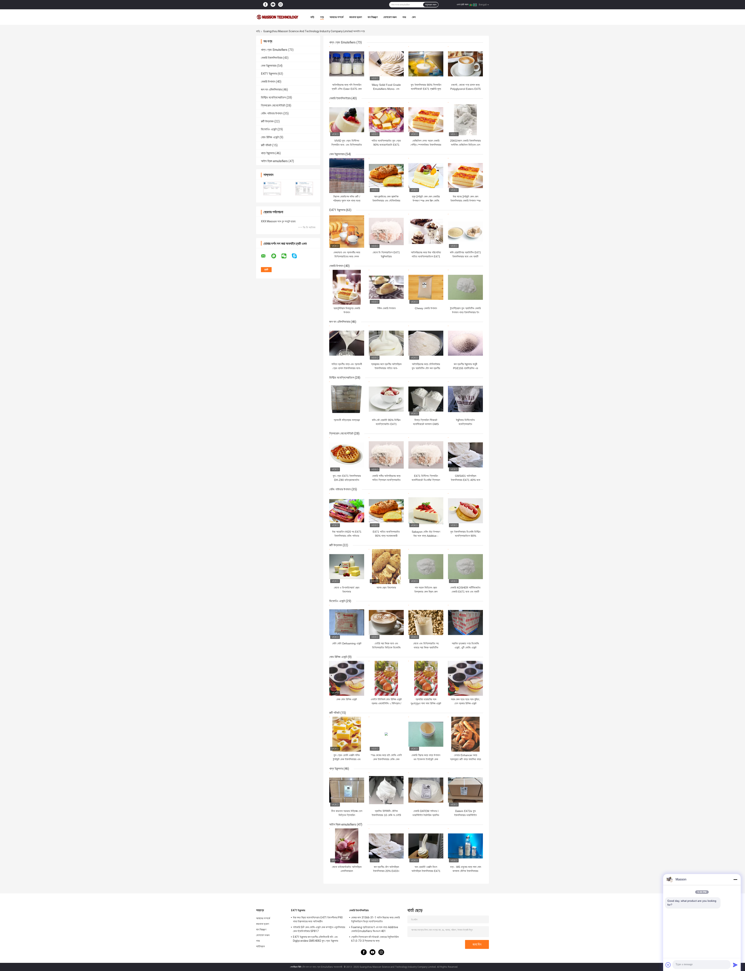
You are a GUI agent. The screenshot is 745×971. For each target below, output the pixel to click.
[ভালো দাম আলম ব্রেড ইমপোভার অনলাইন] (386, 566)
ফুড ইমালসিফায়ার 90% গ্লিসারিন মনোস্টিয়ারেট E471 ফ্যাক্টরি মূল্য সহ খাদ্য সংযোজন (426, 88)
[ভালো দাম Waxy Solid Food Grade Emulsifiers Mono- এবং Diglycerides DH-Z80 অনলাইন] (386, 63)
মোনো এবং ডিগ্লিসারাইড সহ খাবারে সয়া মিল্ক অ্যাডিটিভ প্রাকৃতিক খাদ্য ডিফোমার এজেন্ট (426, 647)
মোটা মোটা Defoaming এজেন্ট (346, 643)
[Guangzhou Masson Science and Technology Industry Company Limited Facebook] (265, 4)
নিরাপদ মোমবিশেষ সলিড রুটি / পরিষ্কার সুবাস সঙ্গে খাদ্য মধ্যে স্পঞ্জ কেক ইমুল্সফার (346, 200)
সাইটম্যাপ (260, 946)
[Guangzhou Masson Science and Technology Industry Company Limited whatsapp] (276, 256)
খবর (404, 17)
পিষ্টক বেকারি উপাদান (386, 308)
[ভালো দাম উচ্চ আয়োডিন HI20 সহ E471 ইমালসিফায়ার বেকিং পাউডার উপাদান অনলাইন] (346, 510)
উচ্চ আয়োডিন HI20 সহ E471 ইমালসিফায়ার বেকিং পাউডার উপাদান (346, 535)
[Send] (735, 965)
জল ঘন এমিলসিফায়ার (271, 89)
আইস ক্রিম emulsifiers (274, 161)
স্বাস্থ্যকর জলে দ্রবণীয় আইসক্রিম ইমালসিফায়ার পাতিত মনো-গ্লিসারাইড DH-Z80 (386, 368)
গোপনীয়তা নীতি (295, 967)
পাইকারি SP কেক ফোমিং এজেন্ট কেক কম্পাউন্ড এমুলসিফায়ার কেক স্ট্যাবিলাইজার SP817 (319, 929)
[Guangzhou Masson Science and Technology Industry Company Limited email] (266, 256)
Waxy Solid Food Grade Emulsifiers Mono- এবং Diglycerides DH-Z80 (386, 88)
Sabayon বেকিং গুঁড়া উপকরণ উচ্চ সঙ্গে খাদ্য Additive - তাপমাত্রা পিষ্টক (426, 535)
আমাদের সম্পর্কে (336, 17)
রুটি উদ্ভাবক (267, 121)
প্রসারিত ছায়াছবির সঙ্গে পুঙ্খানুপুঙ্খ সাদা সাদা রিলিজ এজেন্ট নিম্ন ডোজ (426, 703)
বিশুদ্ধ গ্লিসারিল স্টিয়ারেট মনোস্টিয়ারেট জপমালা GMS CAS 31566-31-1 (426, 424)
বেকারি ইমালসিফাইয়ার (271, 58)
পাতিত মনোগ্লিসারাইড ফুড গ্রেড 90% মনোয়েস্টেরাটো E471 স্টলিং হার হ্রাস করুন (386, 144)
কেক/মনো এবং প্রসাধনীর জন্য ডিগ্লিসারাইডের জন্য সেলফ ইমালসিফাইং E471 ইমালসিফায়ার (347, 256)
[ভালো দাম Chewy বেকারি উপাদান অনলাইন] (425, 287)
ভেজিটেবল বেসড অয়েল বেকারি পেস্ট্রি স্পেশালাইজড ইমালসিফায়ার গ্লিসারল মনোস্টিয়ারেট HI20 (426, 144)
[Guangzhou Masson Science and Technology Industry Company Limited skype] (297, 256)
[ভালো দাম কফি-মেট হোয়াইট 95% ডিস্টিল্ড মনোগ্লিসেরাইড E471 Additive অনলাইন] (386, 399)
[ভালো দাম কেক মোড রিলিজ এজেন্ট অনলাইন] (346, 678)
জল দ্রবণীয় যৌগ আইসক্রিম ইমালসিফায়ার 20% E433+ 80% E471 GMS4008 (386, 871)
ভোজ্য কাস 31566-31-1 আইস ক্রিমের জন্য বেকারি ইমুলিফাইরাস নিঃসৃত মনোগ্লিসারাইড (375, 919)
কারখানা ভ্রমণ (355, 17)
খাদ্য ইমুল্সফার (268, 153)
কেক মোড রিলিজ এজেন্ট (346, 699)
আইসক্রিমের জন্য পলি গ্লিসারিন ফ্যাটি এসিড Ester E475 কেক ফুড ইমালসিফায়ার (347, 88)
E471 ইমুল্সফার (269, 73)
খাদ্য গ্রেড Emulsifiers (274, 50)
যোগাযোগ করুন (390, 17)
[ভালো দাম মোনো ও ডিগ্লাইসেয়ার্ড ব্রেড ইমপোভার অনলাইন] (346, 566)
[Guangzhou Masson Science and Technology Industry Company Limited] (277, 17)
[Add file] (668, 965)
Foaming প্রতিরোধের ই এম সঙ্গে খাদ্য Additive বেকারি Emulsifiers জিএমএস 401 (374, 929)
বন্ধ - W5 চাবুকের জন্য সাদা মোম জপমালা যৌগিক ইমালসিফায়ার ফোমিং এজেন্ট (465, 871)
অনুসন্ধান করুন (430, 4)
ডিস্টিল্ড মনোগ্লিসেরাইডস (273, 97)
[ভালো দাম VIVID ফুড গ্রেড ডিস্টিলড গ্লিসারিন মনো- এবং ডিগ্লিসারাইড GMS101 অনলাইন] (346, 119)
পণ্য (322, 17)
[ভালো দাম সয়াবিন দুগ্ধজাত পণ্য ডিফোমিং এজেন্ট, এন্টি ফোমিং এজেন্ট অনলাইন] (465, 622)
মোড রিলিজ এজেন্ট (270, 137)
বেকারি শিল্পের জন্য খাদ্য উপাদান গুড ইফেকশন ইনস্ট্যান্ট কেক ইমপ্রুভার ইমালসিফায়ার (425, 759)
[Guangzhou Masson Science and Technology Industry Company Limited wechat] (286, 256)
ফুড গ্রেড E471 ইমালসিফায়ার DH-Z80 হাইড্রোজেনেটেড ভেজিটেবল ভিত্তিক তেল (347, 480)
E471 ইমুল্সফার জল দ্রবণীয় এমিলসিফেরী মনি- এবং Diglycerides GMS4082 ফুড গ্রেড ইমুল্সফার (315, 938)
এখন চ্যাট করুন (462, 4)
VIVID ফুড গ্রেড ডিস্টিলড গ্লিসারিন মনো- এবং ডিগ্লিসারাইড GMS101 (346, 144)
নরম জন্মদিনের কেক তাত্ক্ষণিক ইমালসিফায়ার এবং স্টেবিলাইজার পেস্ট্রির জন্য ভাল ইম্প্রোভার (386, 200)
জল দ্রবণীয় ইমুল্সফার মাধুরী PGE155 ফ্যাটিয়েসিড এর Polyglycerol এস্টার (465, 368)
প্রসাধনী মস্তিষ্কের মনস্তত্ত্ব (347, 419)
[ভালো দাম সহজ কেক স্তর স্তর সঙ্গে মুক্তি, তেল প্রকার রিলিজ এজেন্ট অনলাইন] (465, 678)
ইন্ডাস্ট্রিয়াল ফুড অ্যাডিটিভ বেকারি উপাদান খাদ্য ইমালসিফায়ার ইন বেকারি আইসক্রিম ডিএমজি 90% (465, 312)
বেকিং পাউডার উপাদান (271, 113)
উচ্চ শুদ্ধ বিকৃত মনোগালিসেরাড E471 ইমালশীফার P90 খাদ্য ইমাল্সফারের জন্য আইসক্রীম (318, 919)
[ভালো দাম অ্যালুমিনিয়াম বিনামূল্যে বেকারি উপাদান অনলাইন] (346, 287)
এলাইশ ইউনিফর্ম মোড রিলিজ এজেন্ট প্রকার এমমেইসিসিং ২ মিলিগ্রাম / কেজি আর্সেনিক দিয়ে (386, 703)
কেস (414, 17)
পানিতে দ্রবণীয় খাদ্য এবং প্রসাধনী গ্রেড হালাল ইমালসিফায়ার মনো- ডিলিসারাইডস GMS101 (346, 368)
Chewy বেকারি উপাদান (426, 308)
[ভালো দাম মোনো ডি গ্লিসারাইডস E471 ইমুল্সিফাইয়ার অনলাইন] (386, 231)
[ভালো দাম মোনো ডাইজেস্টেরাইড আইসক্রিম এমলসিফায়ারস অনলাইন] (346, 845)
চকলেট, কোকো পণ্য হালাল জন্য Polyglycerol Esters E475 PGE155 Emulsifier (465, 88)
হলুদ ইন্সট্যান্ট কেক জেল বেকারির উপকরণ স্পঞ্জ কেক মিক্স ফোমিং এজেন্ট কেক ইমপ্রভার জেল (426, 200)
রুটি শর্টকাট (266, 145)
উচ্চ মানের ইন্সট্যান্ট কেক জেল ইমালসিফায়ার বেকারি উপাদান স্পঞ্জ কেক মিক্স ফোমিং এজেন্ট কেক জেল (465, 200)
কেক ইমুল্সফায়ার (268, 66)
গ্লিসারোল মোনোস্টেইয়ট (273, 105)
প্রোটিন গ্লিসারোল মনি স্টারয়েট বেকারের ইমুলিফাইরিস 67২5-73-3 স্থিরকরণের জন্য (375, 938)
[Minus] (735, 879)
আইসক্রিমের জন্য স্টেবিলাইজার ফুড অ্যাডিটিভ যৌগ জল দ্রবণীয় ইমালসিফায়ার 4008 (426, 368)
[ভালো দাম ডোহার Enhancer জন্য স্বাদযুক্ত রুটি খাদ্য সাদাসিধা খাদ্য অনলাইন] (465, 734)
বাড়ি (312, 17)
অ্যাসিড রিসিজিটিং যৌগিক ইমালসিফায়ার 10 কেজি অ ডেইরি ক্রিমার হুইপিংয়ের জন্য (386, 815)
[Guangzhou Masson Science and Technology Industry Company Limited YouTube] (272, 4)
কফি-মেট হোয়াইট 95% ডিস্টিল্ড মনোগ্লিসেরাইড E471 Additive (386, 424)
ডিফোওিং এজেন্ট (269, 129)
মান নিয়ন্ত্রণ (373, 17)
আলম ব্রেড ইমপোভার (386, 587)
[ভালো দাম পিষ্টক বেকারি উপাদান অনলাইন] (386, 287)
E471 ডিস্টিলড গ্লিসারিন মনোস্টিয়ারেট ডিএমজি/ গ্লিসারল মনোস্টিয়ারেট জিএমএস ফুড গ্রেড (426, 480)
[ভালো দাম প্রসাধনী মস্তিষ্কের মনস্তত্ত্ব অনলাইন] (346, 399)
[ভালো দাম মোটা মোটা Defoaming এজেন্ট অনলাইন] (346, 622)
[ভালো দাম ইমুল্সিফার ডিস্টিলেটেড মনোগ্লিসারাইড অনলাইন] (465, 399)
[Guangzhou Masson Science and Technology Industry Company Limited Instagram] (280, 4)
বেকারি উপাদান (268, 81)
